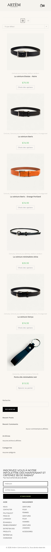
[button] (43, 5)
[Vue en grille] (23, 21)
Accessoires (16, 374)
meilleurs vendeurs (33, 73)
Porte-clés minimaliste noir (25, 377)
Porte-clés (35, 374)
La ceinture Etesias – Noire (25, 76)
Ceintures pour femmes (22, 254)
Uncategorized (42, 133)
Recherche (6, 400)
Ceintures (6, 133)
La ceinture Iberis (25, 136)
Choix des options (25, 87)
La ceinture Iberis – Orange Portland (25, 196)
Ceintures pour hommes (19, 73)
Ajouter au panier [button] (25, 388)
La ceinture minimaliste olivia (25, 257)
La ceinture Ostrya (25, 317)
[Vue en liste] (28, 21)
